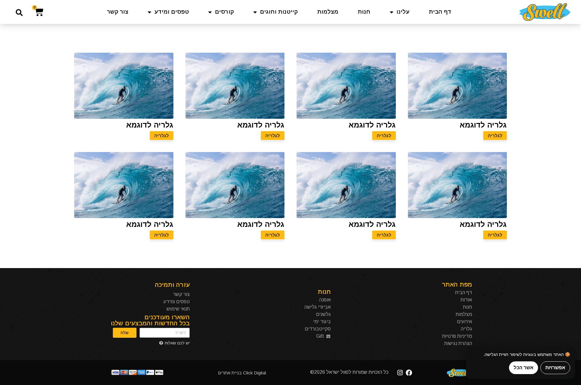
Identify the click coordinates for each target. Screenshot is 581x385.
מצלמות (327, 12)
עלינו (402, 12)
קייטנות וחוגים (279, 12)
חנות (364, 12)
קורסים (224, 12)
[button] (19, 12)
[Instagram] (400, 372)
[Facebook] (409, 372)
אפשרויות (555, 367)
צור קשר (117, 12)
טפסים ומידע (171, 12)
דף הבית (440, 12)
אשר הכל (523, 367)
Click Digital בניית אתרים (242, 372)
